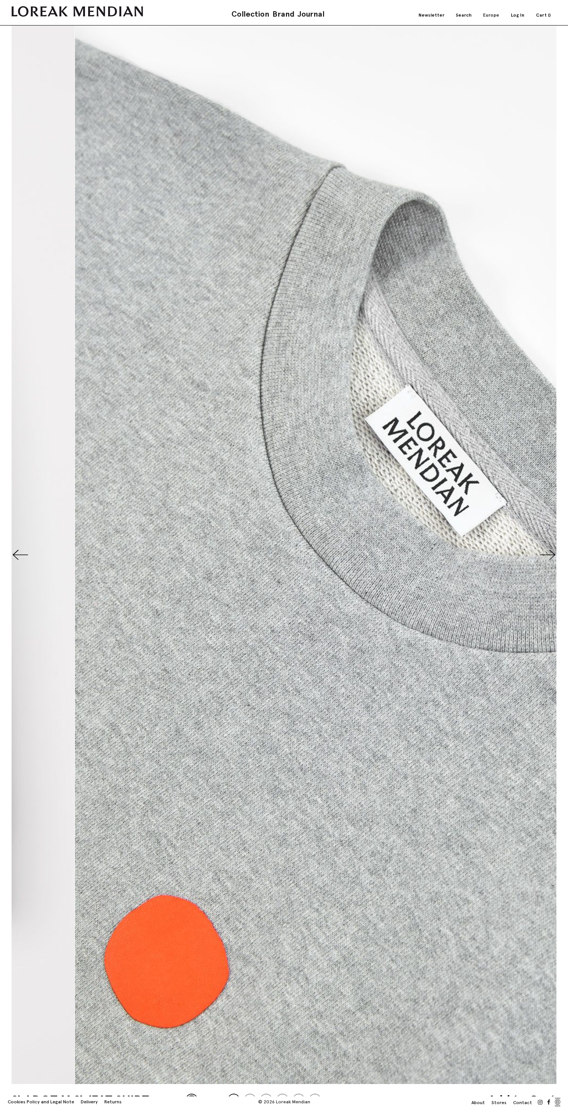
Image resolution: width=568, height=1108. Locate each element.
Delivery (89, 1102)
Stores (499, 1102)
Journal (311, 14)
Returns (113, 1102)
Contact (522, 1102)
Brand (283, 14)
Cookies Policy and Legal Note (41, 1102)
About (478, 1102)
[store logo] (77, 11)
